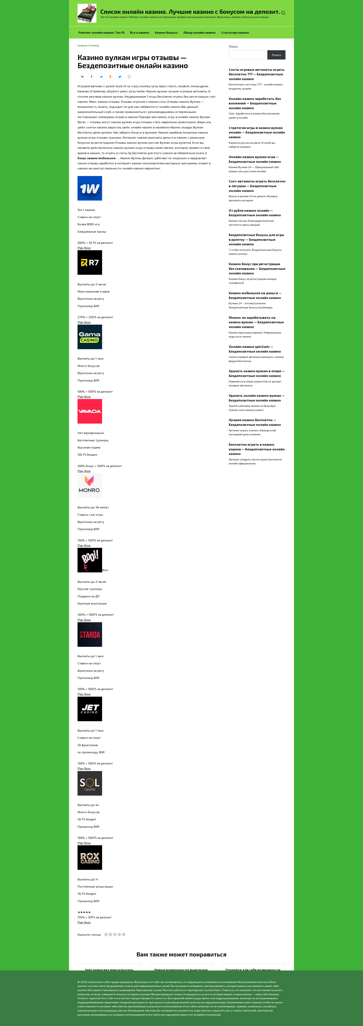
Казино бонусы (166, 32)
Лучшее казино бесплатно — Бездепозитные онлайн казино (255, 422)
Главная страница (88, 45)
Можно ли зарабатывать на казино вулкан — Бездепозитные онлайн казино (256, 322)
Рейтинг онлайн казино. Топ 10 (101, 32)
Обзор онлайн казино (199, 32)
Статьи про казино (235, 32)
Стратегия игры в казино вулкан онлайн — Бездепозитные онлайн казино (257, 132)
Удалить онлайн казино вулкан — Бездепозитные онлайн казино (257, 397)
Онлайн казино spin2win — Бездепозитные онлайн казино (255, 348)
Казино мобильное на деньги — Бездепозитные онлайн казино (255, 295)
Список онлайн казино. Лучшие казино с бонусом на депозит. (190, 11)
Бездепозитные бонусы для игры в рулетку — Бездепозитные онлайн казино (256, 239)
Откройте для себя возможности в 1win (252, 972)
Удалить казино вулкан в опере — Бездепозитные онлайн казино (257, 373)
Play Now (84, 247)
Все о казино (139, 32)
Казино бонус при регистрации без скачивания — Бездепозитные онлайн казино (257, 268)
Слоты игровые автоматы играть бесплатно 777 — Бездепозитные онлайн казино (257, 74)
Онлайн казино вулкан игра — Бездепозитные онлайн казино (255, 159)
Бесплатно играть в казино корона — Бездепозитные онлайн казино (257, 449)
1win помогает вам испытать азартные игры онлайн (109, 972)
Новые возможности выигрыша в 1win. (181, 972)
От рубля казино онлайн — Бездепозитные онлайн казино (255, 212)
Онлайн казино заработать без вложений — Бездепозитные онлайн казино (255, 103)
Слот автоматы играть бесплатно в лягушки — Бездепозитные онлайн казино (257, 185)
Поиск (233, 46)
